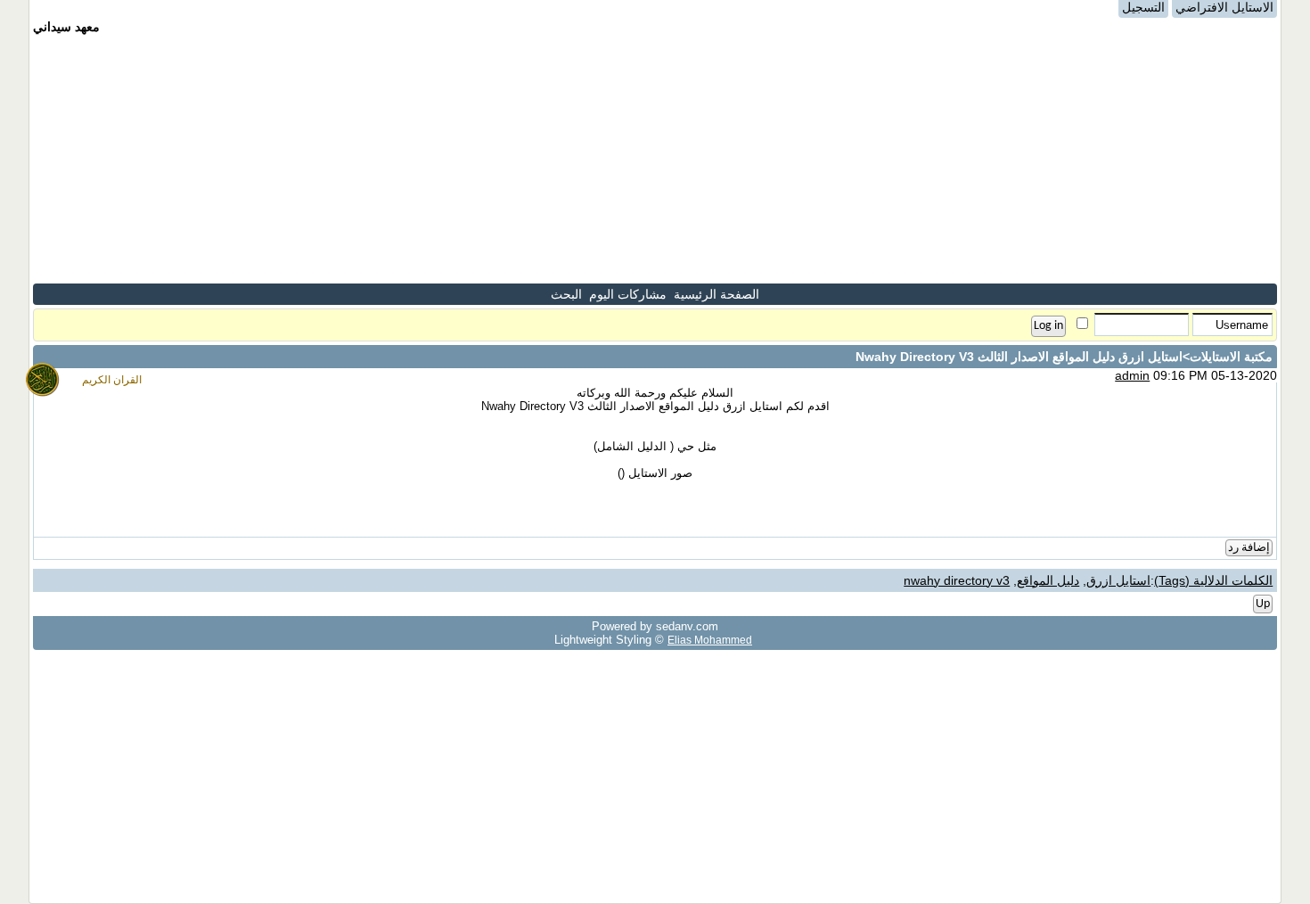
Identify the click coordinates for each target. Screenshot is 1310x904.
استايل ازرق (1118, 580)
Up (1263, 604)
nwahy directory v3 (957, 580)
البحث (566, 294)
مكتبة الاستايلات (1231, 356)
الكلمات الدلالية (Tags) (1213, 580)
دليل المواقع (1048, 580)
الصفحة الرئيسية (716, 294)
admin (1132, 375)
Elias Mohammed (709, 639)
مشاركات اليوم (628, 294)
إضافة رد (1249, 548)
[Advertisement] (655, 159)
